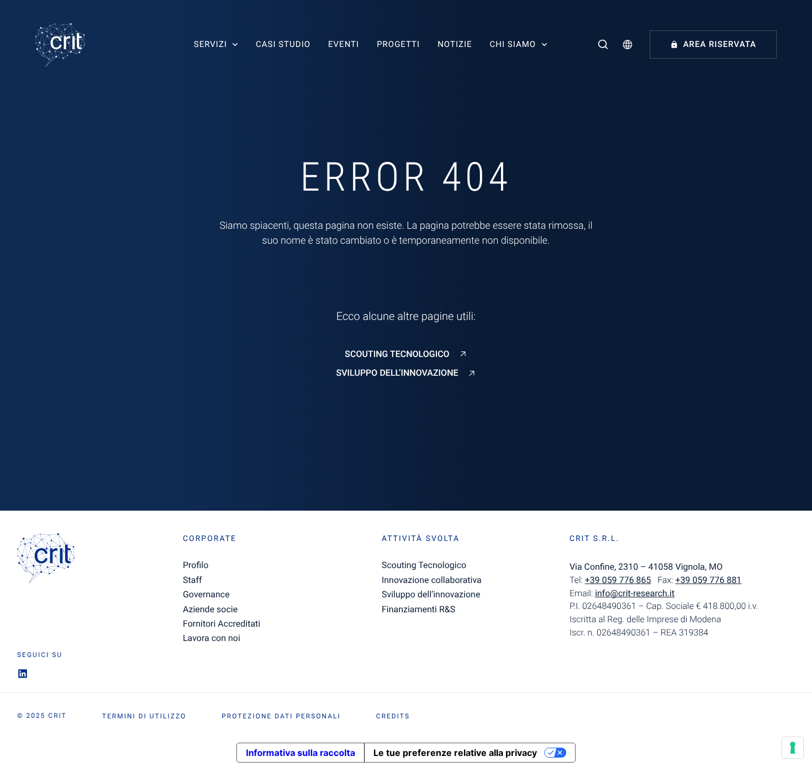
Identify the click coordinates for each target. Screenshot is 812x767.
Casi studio (283, 44)
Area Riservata (719, 44)
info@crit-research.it (634, 593)
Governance (206, 594)
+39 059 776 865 (618, 580)
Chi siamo (513, 44)
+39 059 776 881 (709, 580)
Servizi (210, 44)
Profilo (195, 565)
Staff (192, 580)
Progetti (398, 44)
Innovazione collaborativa (432, 580)
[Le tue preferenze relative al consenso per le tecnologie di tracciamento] (792, 747)
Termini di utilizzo (144, 716)
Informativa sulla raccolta (300, 752)
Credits (393, 716)
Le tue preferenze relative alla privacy (455, 752)
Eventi (343, 44)
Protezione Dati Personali (281, 716)
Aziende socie (210, 609)
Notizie (454, 44)
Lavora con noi (211, 638)
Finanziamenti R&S (418, 609)
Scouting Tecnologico (397, 354)
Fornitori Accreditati (221, 623)
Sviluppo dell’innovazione (397, 373)
